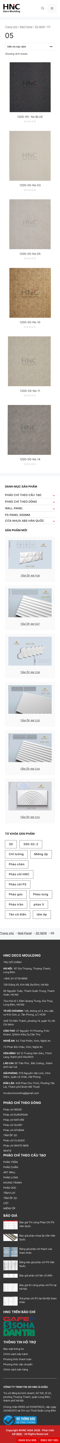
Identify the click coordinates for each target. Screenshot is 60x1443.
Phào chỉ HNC (19, 874)
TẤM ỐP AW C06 (30, 672)
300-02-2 (30, 844)
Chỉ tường (16, 854)
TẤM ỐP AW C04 (30, 768)
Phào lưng (40, 894)
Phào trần (16, 904)
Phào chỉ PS (17, 884)
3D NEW (40, 26)
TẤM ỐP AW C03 (30, 817)
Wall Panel (26, 26)
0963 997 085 (49, 1440)
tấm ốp (42, 914)
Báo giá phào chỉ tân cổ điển (35, 1275)
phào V (39, 904)
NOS (19, 1434)
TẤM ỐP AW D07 (30, 624)
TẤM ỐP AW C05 (30, 720)
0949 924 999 (27, 1440)
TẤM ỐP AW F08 (30, 575)
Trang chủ (11, 26)
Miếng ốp (41, 854)
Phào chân (16, 864)
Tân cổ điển (17, 914)
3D (11, 844)
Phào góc (16, 894)
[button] (42, 8)
